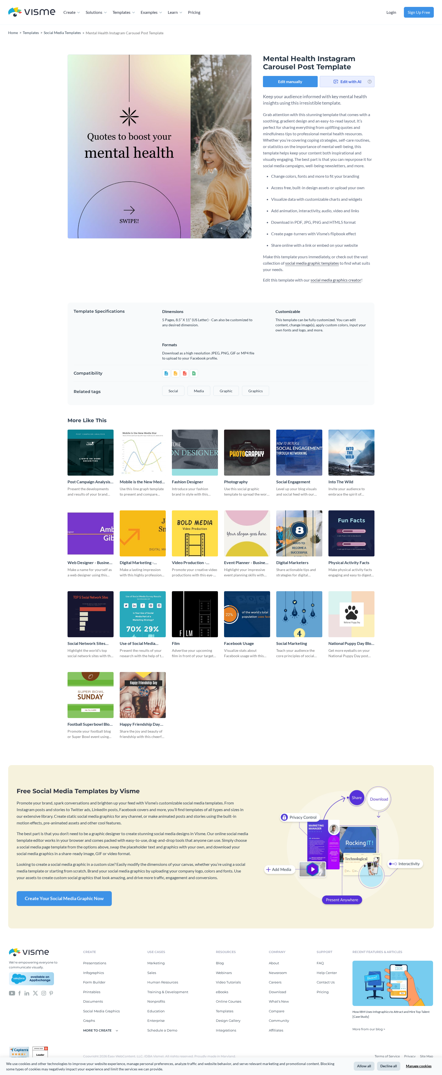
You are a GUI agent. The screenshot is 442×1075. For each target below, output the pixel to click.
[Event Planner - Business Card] (247, 533)
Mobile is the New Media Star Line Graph (142, 482)
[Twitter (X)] (35, 993)
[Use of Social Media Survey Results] (143, 614)
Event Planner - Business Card (246, 562)
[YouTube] (12, 993)
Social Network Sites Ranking (86, 643)
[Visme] (31, 12)
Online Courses (228, 1001)
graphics (255, 391)
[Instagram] (43, 993)
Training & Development (167, 992)
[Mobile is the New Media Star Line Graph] (143, 453)
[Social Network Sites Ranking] (91, 614)
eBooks (222, 992)
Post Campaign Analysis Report (89, 482)
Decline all (388, 1066)
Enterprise (156, 1020)
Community (279, 1020)
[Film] (195, 614)
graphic (226, 391)
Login (391, 12)
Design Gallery (228, 1020)
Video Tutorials (228, 982)
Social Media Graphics (101, 1011)
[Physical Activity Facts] (351, 533)
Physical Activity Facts (348, 562)
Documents (93, 1001)
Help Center (327, 973)
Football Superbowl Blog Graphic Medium (90, 724)
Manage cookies (419, 1066)
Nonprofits (156, 1001)
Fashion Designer (187, 481)
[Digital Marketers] (299, 533)
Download (277, 992)
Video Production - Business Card (189, 562)
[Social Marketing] (299, 614)
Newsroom (278, 973)
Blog (220, 963)
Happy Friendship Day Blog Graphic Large (140, 724)
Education (156, 1011)
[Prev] (114, 146)
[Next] (206, 146)
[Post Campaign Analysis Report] (91, 453)
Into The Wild (340, 481)
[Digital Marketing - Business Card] (143, 533)
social (173, 391)
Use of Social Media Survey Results (137, 643)
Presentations (94, 963)
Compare (276, 1011)
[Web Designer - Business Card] (91, 533)
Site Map (426, 1056)
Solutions (94, 12)
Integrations (226, 1030)
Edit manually (290, 81)
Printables (91, 992)
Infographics (93, 973)
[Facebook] (19, 993)
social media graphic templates (312, 263)
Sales (151, 973)
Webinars (224, 973)
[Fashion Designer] (195, 453)
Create (69, 12)
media (199, 391)
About (274, 963)
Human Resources (162, 982)
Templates (121, 12)
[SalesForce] (31, 979)
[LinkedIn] (26, 993)
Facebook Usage (239, 643)
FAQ (320, 963)
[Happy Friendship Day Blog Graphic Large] (143, 695)
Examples (149, 12)
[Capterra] (20, 1049)
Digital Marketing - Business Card (137, 562)
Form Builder (94, 982)
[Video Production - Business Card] (195, 533)
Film (176, 643)
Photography (236, 481)
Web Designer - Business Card (90, 562)
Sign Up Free (419, 12)
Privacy (410, 1056)
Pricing (194, 12)
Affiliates (276, 1030)
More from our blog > (368, 1029)
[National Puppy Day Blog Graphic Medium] (351, 614)
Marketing (156, 963)
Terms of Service (388, 1056)
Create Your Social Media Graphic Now (64, 898)
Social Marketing (291, 643)
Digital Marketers (292, 562)
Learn (173, 12)
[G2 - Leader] (40, 1049)
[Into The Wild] (351, 453)
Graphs (89, 1020)
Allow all (364, 1066)
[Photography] (247, 453)
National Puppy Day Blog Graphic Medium (350, 643)
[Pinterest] (51, 993)
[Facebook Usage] (247, 614)
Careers (275, 982)
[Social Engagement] (299, 453)
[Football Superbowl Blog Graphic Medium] (91, 695)
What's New (279, 1001)
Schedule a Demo (162, 1030)
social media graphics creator (336, 279)
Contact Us (326, 982)
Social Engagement (293, 481)
